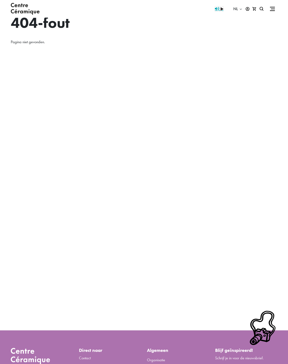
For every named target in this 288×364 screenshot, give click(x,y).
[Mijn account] (247, 9)
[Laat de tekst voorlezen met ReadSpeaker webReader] (219, 9)
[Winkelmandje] (254, 9)
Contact (85, 357)
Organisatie (156, 359)
